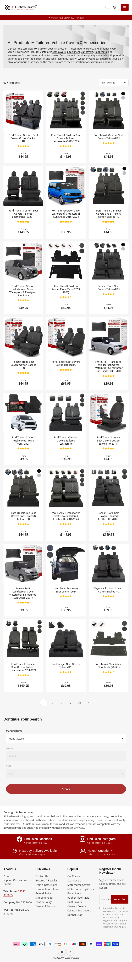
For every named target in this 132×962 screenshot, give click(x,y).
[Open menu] (125, 7)
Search (66, 789)
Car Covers (73, 876)
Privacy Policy (43, 902)
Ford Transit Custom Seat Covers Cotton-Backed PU (23, 138)
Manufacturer (14, 731)
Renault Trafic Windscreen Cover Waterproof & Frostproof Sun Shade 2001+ (23, 593)
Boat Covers (74, 902)
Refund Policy (43, 893)
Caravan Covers (76, 906)
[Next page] (88, 702)
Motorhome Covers (78, 884)
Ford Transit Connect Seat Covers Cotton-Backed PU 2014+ (109, 440)
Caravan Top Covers (79, 910)
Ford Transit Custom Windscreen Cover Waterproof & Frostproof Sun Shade (23, 291)
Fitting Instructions (46, 884)
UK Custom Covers (70, 957)
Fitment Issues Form (47, 889)
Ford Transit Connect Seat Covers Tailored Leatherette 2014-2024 (23, 667)
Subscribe (119, 899)
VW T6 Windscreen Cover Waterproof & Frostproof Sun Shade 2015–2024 (65, 213)
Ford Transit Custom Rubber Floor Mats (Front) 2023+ (23, 440)
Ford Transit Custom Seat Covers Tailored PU (108, 137)
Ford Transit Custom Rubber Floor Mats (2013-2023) (66, 289)
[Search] (107, 7)
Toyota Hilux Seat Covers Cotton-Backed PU (108, 590)
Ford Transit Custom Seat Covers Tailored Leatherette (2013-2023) (66, 138)
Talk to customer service (101, 854)
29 (79, 702)
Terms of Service (45, 906)
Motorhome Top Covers (81, 889)
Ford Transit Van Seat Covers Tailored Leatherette (66, 440)
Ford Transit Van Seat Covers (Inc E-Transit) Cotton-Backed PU (108, 213)
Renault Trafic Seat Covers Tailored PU (109, 288)
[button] (23, 146)
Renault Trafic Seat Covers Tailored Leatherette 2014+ (108, 516)
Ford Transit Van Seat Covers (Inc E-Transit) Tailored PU (23, 516)
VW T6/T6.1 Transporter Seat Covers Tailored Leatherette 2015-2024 (66, 516)
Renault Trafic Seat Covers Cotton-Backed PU (23, 365)
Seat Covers (74, 880)
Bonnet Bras (74, 914)
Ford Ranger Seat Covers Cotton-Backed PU (66, 363)
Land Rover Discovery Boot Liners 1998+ (66, 590)
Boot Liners (74, 893)
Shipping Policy (44, 897)
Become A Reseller (46, 880)
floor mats (101, 51)
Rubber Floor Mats (78, 897)
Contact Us (41, 876)
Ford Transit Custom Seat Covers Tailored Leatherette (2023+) (23, 213)
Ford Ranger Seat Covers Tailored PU (66, 666)
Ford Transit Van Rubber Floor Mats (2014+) (108, 666)
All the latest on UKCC (36, 842)
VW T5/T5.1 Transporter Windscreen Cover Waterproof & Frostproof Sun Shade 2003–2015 (109, 366)
